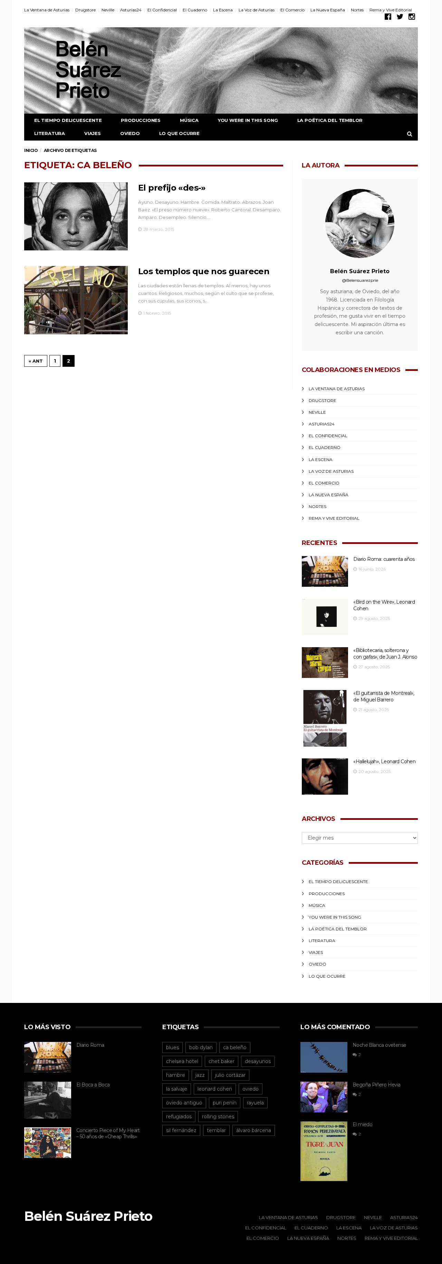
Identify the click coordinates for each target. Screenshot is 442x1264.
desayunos (258, 1061)
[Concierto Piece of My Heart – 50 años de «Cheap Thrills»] (47, 1142)
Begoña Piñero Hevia (377, 1085)
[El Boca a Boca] (47, 1100)
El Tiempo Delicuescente (68, 120)
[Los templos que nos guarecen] (76, 300)
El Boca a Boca (93, 1085)
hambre (175, 1075)
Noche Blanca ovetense (379, 1045)
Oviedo (130, 133)
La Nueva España (327, 9)
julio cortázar (230, 1075)
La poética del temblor (330, 120)
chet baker (221, 1061)
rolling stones (218, 1116)
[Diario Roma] (47, 1057)
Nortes (357, 9)
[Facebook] (388, 16)
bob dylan (201, 1047)
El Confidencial (162, 9)
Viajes (92, 133)
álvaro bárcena (253, 1130)
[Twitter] (399, 16)
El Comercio (292, 9)
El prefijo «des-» (172, 188)
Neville (108, 9)
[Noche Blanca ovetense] (323, 1057)
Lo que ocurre (179, 133)
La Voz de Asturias (257, 9)
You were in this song (248, 120)
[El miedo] (323, 1151)
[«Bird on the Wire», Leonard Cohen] (325, 617)
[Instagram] (412, 16)
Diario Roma (90, 1045)
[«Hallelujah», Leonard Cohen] (325, 776)
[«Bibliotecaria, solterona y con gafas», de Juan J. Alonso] (325, 662)
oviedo (250, 1089)
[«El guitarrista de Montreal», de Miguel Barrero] (325, 718)
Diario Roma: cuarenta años (383, 559)
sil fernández (181, 1130)
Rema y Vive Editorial (390, 9)
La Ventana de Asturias (46, 9)
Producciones (141, 120)
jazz (200, 1075)
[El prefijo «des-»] (76, 216)
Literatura (49, 133)
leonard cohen (215, 1089)
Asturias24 (131, 9)
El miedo (362, 1124)
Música (189, 120)
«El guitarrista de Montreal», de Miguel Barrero (383, 696)
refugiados (179, 1116)
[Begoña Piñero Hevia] (323, 1097)
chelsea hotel (182, 1061)
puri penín (225, 1103)
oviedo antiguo (184, 1103)
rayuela (255, 1103)
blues (172, 1047)
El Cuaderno (195, 9)
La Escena (223, 9)
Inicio (31, 150)
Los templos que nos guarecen (203, 271)
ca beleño (235, 1047)
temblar (216, 1130)
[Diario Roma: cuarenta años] (325, 571)
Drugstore (85, 9)
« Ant (36, 361)
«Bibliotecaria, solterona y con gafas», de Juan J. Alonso (385, 653)
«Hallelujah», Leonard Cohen (384, 761)
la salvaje (176, 1089)
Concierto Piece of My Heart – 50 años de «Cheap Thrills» (108, 1133)
